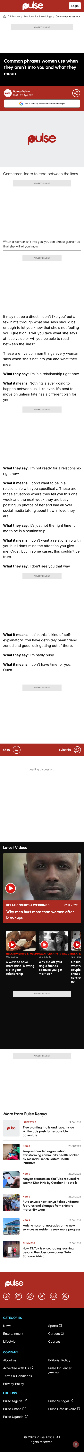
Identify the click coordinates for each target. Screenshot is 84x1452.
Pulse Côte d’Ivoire (62, 1409)
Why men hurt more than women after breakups (40, 914)
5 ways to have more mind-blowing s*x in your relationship (20, 968)
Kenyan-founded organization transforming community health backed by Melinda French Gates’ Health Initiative (51, 1157)
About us (9, 1360)
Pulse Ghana (12, 1409)
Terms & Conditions (17, 1376)
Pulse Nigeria (12, 1401)
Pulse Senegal (58, 1401)
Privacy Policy (13, 1384)
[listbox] (43, 958)
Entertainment (13, 1334)
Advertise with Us (16, 1368)
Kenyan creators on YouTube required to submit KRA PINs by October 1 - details (51, 1181)
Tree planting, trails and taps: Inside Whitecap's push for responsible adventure (48, 1131)
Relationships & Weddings (38, 16)
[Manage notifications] (76, 1444)
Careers (54, 1334)
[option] (21, 959)
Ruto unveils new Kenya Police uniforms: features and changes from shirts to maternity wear (51, 1205)
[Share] (76, 93)
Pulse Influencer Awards (59, 1370)
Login (75, 5)
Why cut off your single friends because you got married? (50, 968)
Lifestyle (15, 16)
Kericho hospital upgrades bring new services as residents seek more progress (51, 1227)
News (26, 1146)
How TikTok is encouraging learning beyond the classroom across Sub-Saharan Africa (48, 1252)
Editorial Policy (59, 1360)
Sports (53, 1326)
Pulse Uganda (13, 1417)
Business (29, 1243)
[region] (42, 958)
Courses (54, 1341)
